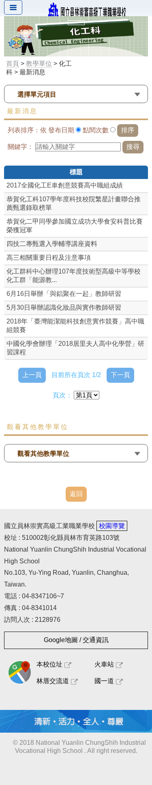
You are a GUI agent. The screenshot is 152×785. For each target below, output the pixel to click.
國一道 (104, 680)
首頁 (12, 63)
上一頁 (32, 374)
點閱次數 (96, 130)
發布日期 (61, 130)
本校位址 (49, 664)
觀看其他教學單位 (43, 453)
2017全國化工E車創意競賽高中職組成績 (64, 185)
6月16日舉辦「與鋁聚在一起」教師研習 (63, 293)
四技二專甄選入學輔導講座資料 (51, 243)
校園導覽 (112, 525)
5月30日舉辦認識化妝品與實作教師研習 (63, 307)
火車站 (104, 664)
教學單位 (39, 63)
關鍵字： (21, 146)
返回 (76, 493)
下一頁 (120, 374)
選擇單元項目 (36, 94)
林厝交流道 (52, 680)
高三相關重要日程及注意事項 (48, 257)
